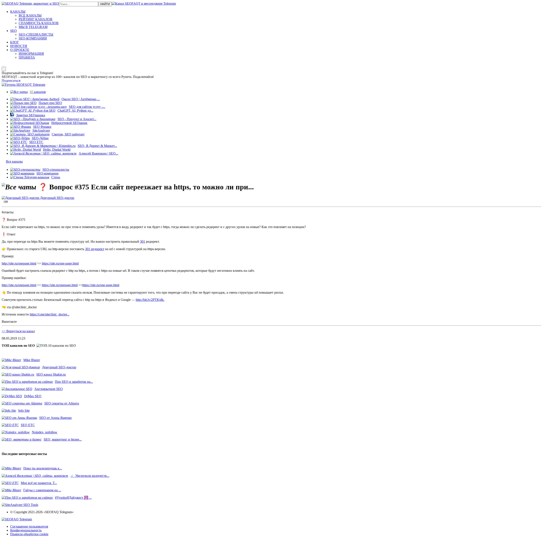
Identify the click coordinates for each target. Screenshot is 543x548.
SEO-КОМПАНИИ (33, 38)
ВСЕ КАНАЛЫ (30, 15)
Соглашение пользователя (29, 526)
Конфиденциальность (26, 530)
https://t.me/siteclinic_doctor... (49, 314)
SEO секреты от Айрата (61, 403)
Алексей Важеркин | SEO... (98, 153)
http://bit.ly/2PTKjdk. (150, 299)
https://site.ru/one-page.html (60, 263)
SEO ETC (36, 142)
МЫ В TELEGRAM (33, 27)
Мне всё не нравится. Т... (39, 483)
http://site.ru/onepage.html (19, 263)
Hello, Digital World (56, 149)
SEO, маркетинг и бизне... (63, 439)
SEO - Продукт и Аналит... (76, 119)
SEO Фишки (42, 126)
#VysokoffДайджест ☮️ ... (73, 497)
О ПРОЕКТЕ (19, 50)
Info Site (24, 410)
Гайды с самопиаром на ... (42, 490)
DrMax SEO (32, 396)
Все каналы (14, 161)
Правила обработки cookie (29, 534)
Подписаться (11, 80)
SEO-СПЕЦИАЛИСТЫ (36, 34)
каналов (38, 92)
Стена (55, 177)
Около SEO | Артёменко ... (81, 99)
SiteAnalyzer (41, 130)
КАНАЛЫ (17, 11)
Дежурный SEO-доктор (56, 198)
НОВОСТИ (18, 46)
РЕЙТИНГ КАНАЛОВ (35, 19)
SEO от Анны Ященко (55, 418)
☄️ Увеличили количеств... (89, 476)
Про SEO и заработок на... (74, 381)
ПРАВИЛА (27, 57)
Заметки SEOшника (30, 115)
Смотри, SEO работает (68, 134)
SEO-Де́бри (40, 138)
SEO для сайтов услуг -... (87, 106)
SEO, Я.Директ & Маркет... (97, 146)
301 (142, 241)
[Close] (4, 69)
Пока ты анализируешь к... (42, 468)
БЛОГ (14, 42)
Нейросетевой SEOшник (69, 123)
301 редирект (94, 249)
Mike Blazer (31, 360)
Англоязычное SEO (48, 389)
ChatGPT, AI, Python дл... (75, 110)
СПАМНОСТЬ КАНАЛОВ (39, 23)
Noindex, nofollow (44, 432)
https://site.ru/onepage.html (60, 285)
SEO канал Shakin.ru (51, 374)
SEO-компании (47, 173)
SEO (13, 30)
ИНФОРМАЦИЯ (31, 53)
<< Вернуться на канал (18, 331)
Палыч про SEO (50, 103)
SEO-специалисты (55, 169)
